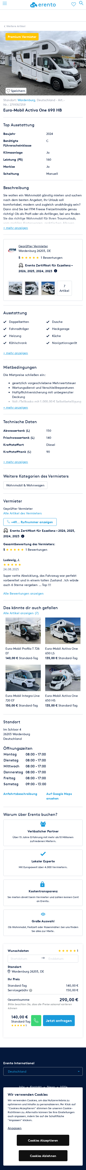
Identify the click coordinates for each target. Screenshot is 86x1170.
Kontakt (36, 1087)
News (51, 1087)
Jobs (22, 1087)
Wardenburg (26, 100)
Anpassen (15, 1128)
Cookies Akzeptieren (43, 1140)
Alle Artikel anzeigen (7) (21, 613)
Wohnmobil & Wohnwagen (25, 485)
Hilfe (63, 1087)
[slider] (30, 257)
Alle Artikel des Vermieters (22, 513)
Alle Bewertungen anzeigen (23, 593)
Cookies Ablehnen (43, 1156)
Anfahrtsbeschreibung (20, 794)
